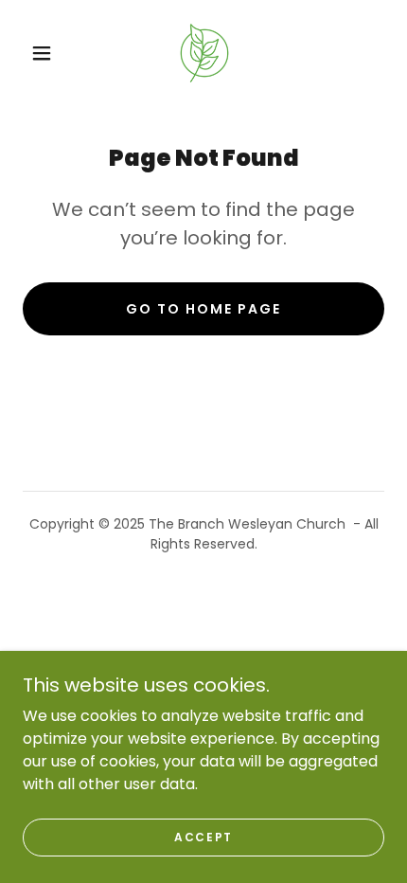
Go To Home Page (203, 308)
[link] (204, 53)
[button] (42, 53)
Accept (203, 837)
